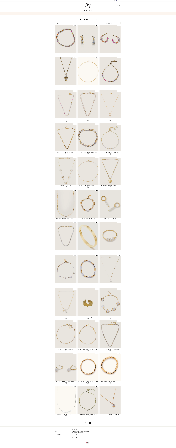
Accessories (90, 8)
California (75, 8)
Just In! (59, 8)
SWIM (64, 8)
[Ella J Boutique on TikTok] (77, 437)
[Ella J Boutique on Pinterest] (76, 437)
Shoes (85, 8)
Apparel (80, 8)
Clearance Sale (114, 8)
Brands (90, 10)
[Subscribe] (85, 434)
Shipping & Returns (58, 434)
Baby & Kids (96, 8)
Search (56, 429)
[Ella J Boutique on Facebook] (74, 437)
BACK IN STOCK (69, 8)
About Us (56, 431)
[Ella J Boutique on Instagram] (72, 437)
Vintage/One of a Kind (105, 8)
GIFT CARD (86, 10)
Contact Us (56, 432)
